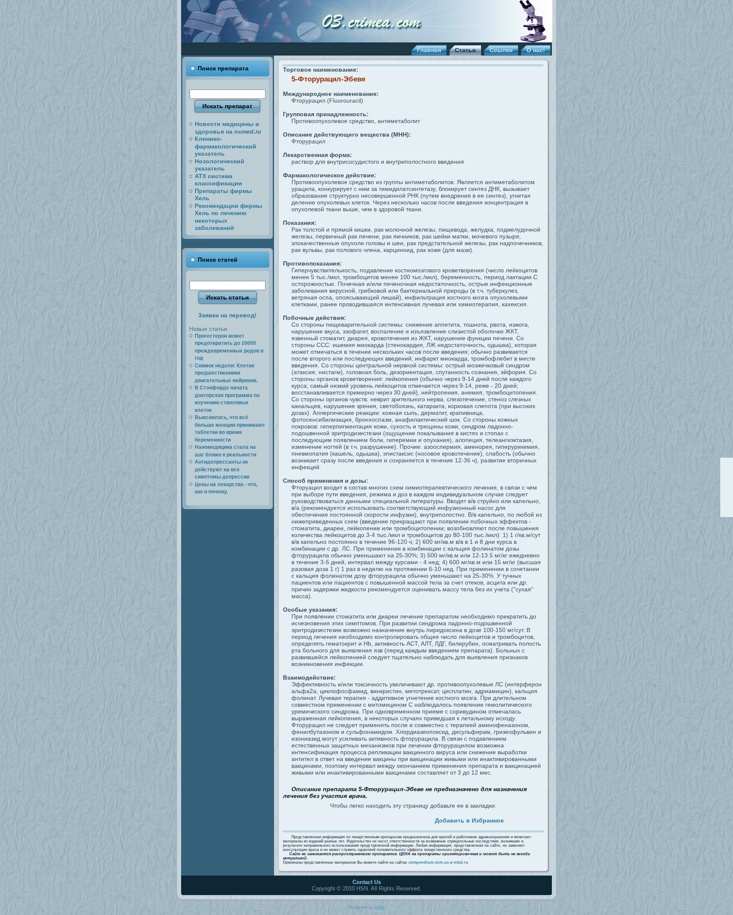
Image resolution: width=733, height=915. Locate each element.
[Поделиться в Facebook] (335, 819)
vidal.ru (460, 862)
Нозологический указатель (219, 165)
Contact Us (367, 882)
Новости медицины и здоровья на (228, 127)
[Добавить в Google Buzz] (364, 819)
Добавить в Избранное (469, 820)
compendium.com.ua (428, 862)
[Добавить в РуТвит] (384, 819)
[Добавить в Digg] (423, 819)
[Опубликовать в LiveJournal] (345, 819)
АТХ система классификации (218, 180)
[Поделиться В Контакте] (374, 819)
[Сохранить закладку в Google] (355, 819)
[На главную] (726, 476)
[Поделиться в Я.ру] (403, 819)
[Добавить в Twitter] (325, 819)
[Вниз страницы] (726, 510)
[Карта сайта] (726, 499)
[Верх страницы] (726, 464)
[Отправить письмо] (726, 487)
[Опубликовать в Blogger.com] (413, 819)
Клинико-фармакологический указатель (225, 146)
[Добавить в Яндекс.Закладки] (394, 819)
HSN (379, 907)
